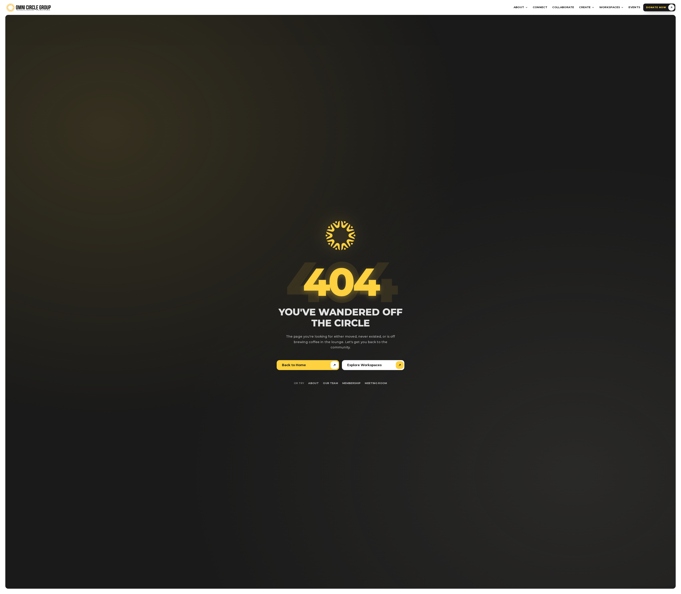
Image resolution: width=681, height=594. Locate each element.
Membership (351, 383)
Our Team (330, 383)
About (313, 383)
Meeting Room (376, 383)
